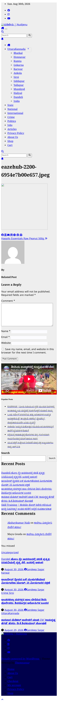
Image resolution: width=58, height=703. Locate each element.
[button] (2, 32)
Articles (12, 130)
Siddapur (19, 82)
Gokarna (19, 66)
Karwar (18, 70)
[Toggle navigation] (6, 28)
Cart (10, 146)
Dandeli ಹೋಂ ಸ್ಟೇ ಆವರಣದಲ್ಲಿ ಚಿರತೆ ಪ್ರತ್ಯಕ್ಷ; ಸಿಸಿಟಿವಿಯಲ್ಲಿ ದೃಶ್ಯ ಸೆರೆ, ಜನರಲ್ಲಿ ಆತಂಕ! (23, 475)
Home (11, 670)
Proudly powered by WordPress (20, 659)
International (15, 114)
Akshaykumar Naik (18, 523)
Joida (17, 102)
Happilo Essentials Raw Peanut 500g (23, 239)
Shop (10, 142)
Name (5, 331)
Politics (11, 122)
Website (6, 343)
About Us (12, 138)
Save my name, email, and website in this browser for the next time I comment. (27, 351)
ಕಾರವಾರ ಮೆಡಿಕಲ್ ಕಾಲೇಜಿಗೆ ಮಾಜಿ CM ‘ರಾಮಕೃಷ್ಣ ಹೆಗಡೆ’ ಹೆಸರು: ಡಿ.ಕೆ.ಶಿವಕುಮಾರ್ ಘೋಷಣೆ (27, 499)
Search (5, 454)
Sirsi (16, 78)
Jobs (9, 126)
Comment (8, 301)
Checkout (12, 682)
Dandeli (18, 98)
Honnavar (20, 58)
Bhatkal (18, 54)
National (12, 110)
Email (5, 337)
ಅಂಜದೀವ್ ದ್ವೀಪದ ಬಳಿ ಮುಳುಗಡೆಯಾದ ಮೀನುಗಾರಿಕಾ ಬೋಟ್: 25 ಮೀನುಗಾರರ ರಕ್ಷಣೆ (26, 483)
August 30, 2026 (14, 570)
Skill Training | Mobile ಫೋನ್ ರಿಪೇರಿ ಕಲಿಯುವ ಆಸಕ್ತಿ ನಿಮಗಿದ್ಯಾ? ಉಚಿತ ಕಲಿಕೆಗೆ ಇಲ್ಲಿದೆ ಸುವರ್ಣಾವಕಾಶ (26, 507)
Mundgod (19, 90)
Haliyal (18, 94)
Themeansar (22, 663)
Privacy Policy (15, 134)
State (10, 106)
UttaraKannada (16, 50)
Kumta (17, 62)
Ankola (18, 74)
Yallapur (19, 86)
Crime (11, 118)
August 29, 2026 (14, 630)
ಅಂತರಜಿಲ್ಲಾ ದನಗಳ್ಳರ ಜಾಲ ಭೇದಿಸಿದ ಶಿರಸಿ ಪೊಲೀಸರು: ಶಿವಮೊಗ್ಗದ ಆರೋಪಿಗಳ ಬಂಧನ (26, 491)
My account (14, 686)
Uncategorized (10, 553)
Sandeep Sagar (35, 570)
